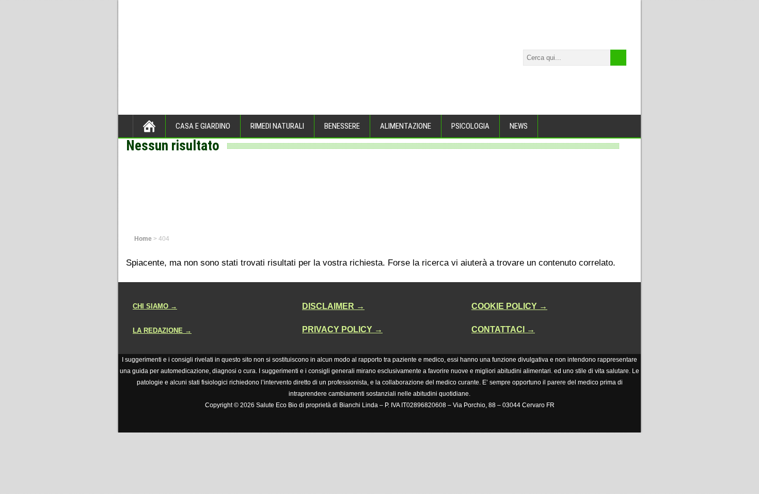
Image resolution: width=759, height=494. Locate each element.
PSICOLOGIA (470, 126)
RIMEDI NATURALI (277, 126)
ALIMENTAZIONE (405, 126)
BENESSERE (342, 126)
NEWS (519, 126)
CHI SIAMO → (155, 306)
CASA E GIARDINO (203, 126)
